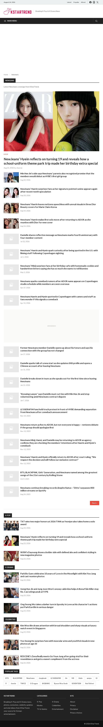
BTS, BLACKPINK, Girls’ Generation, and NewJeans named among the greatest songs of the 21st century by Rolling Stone (58, 474)
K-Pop (6, 154)
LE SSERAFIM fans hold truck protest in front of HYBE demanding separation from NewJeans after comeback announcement (58, 410)
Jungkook (42, 678)
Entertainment (58, 709)
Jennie (13, 683)
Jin (66, 678)
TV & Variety (42, 709)
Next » (94, 503)
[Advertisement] (51, 46)
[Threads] (94, 2)
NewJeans (31, 678)
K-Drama (55, 702)
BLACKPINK (17, 678)
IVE (73, 678)
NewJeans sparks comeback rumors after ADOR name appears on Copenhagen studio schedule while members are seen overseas (59, 282)
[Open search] (96, 21)
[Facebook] (90, 2)
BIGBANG (46, 683)
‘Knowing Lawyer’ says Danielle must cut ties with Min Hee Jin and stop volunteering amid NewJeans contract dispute (54, 395)
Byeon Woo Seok (60, 683)
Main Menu (12, 21)
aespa (89, 678)
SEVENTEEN (76, 683)
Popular (76, 2)
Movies (40, 705)
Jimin (80, 678)
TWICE (23, 683)
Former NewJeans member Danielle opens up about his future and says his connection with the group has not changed (56, 349)
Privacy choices (76, 713)
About (83, 2)
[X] (97, 2)
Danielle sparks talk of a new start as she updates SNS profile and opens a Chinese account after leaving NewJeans (56, 364)
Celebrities (56, 705)
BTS (7, 678)
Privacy (73, 705)
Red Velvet (89, 683)
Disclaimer (74, 709)
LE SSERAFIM (56, 678)
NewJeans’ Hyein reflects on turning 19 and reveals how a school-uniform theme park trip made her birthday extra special (51, 161)
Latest (69, 2)
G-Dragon (34, 683)
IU (96, 678)
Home (6, 75)
